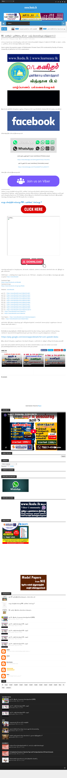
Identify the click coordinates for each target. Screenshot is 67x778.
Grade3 (26, 684)
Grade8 (50, 684)
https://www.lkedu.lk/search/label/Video (17, 319)
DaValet (8, 649)
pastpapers (8, 687)
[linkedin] (60, 2)
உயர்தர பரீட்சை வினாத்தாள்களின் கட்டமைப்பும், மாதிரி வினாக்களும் (26, 745)
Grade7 (45, 684)
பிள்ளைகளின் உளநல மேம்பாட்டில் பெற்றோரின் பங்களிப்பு (23, 758)
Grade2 (21, 684)
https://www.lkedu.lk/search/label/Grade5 (18, 300)
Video (3, 687)
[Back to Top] (65, 768)
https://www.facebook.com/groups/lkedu (12, 286)
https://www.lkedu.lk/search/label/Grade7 (18, 304)
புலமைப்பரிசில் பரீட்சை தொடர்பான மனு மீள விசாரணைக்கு (48, 29)
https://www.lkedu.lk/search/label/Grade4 (18, 298)
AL (2, 684)
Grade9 (55, 684)
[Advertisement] (33, 557)
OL (21, 39)
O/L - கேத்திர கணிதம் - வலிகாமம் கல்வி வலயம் (12, 363)
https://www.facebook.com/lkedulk (11, 282)
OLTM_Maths (31, 39)
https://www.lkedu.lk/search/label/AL (15, 313)
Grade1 (11, 684)
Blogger (39, 406)
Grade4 (30, 684)
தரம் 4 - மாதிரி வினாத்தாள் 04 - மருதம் (18, 624)
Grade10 (16, 684)
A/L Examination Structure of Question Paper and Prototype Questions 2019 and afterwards (31, 752)
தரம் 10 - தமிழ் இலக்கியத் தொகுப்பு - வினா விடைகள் (22, 597)
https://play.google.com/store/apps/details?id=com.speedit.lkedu (29, 337)
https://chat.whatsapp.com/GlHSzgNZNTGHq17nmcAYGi (33, 159)
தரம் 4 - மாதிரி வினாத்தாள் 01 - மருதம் (18, 643)
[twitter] (62, 2)
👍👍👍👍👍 (10, 668)
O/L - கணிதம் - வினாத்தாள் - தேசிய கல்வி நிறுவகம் (55, 363)
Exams (6, 684)
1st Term (26, 360)
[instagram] (58, 2)
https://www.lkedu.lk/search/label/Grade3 (18, 297)
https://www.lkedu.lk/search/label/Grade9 (18, 308)
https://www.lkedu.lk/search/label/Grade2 (18, 295)
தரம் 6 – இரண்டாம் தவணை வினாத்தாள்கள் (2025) (22, 617)
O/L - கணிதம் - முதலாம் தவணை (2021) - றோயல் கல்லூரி (33, 363)
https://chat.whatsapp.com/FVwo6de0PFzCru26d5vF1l (33, 167)
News (32, 28)
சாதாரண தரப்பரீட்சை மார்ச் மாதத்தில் (15, 29)
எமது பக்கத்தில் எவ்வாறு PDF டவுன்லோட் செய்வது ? (21, 202)
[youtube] (65, 2)
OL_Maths (25, 39)
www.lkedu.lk (30, 7)
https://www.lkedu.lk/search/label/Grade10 (19, 309)
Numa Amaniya (10, 662)
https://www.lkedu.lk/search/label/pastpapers (23, 317)
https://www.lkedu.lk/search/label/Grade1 (18, 293)
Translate (12, 466)
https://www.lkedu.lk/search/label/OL (15, 311)
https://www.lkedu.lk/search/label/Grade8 (18, 306)
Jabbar (8, 674)
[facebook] (56, 2)
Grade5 (35, 684)
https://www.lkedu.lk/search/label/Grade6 (18, 302)
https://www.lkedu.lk (12, 277)
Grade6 (40, 684)
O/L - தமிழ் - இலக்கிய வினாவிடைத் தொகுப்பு (20, 610)
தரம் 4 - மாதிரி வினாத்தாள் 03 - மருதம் (18, 630)
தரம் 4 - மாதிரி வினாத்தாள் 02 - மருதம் (18, 637)
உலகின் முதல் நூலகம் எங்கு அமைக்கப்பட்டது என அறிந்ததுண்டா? (25, 735)
